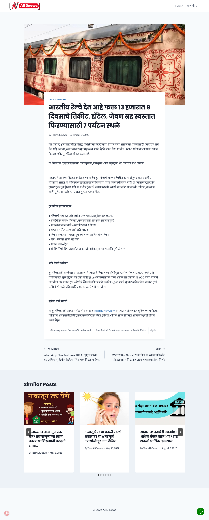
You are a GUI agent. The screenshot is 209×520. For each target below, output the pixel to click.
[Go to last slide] (28, 432)
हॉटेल (153, 331)
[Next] (180, 432)
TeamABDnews (59, 135)
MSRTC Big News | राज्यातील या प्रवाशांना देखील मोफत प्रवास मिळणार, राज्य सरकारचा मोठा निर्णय (138, 354)
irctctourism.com (104, 310)
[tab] (98, 475)
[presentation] (49, 408)
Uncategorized (57, 99)
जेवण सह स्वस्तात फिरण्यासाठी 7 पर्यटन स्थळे (70, 331)
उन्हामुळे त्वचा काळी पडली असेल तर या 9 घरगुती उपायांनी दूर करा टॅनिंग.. (103, 436)
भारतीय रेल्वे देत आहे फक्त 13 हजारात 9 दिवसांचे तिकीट (121, 331)
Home (179, 6)
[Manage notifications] (6, 513)
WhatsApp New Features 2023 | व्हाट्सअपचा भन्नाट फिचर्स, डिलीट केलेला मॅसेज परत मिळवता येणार (72, 354)
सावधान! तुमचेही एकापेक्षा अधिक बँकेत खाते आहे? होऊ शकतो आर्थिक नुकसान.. (159, 436)
